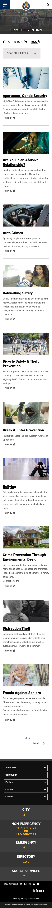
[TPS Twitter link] (21, 884)
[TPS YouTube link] (38, 884)
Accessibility (33, 898)
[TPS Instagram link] (29, 884)
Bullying (9, 486)
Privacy (24, 898)
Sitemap (16, 898)
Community (11, 775)
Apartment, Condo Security (25, 96)
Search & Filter (17, 53)
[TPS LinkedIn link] (33, 884)
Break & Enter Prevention (23, 430)
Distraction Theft (16, 628)
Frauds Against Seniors (22, 693)
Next (36, 743)
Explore (9, 782)
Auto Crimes (13, 233)
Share (20, 42)
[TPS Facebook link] (25, 884)
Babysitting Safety (18, 293)
